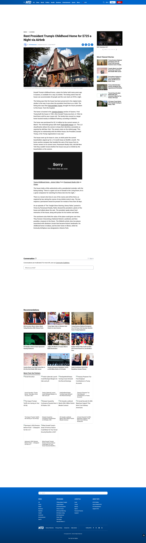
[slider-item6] (112, 49)
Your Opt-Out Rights (73, 538)
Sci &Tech (40, 515)
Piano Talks (59, 517)
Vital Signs (59, 519)
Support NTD (96, 508)
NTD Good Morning (61, 510)
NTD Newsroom (33, 44)
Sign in (112, 2)
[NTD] (41, 528)
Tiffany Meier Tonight (61, 502)
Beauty (76, 506)
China (39, 504)
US (39, 502)
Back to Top (143, 535)
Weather (40, 510)
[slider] (109, 42)
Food (76, 502)
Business (40, 508)
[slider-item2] (106, 49)
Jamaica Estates (57, 112)
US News (32, 32)
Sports (40, 519)
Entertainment (41, 517)
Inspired (76, 513)
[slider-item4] (109, 49)
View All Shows (60, 521)
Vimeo (36, 184)
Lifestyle (78, 499)
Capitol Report (59, 504)
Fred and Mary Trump (55, 106)
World (39, 506)
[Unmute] (120, 40)
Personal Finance (79, 510)
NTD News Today (60, 513)
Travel (76, 504)
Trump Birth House (67, 125)
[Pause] (99, 44)
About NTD (96, 499)
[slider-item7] (114, 49)
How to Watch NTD (97, 504)
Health (40, 513)
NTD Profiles (96, 502)
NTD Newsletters (97, 506)
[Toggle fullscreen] (117, 44)
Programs (59, 499)
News (25, 32)
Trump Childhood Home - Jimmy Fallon (47, 182)
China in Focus (60, 508)
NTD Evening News (61, 506)
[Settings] (120, 44)
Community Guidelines (62, 263)
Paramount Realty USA (71, 182)
